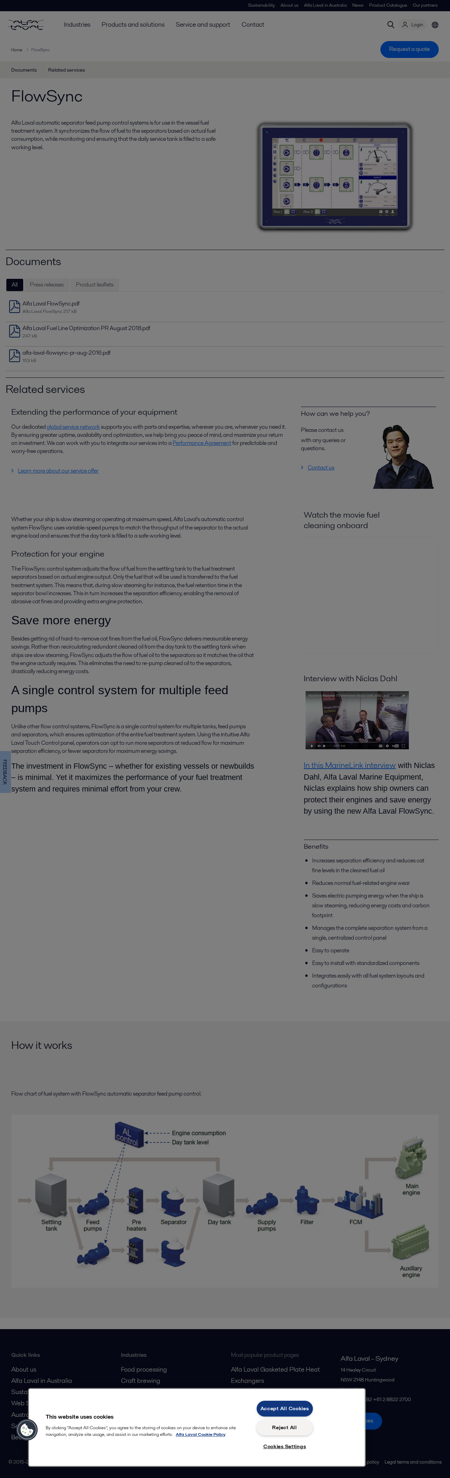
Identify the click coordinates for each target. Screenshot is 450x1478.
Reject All (284, 1427)
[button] (27, 1430)
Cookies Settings (284, 1446)
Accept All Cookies (285, 1408)
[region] (197, 1427)
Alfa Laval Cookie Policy (200, 1434)
